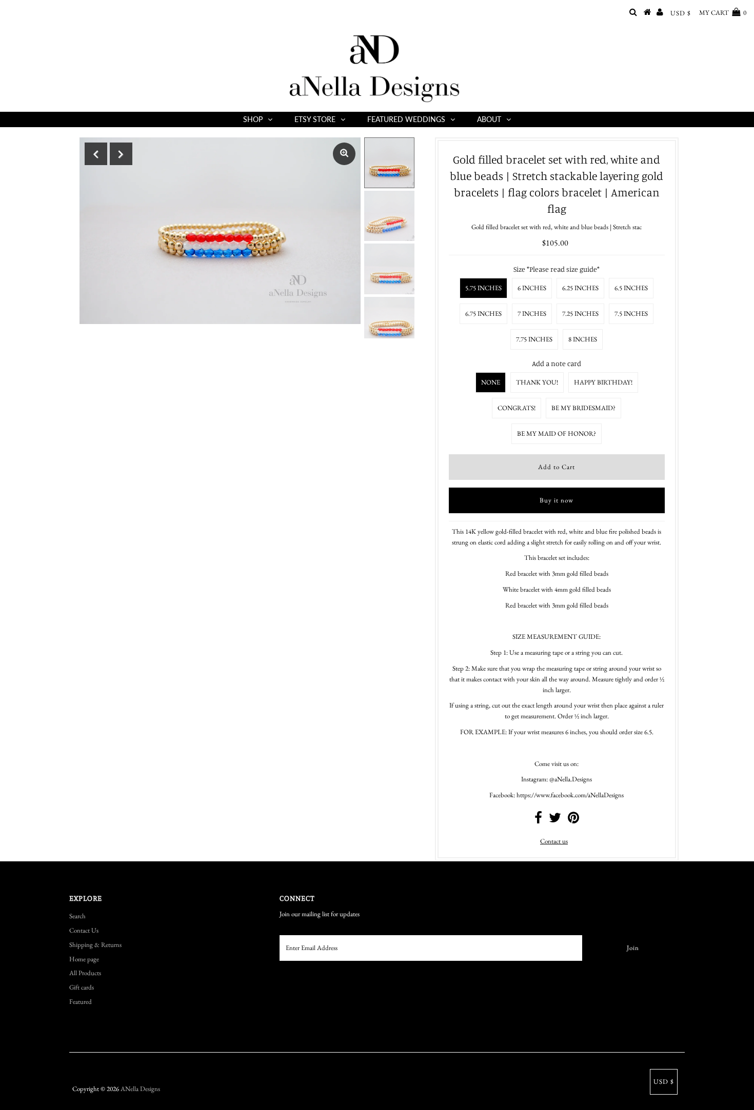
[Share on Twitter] (555, 820)
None (490, 382)
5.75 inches (483, 288)
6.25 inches (580, 288)
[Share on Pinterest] (573, 820)
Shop (253, 119)
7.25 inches (580, 313)
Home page (84, 959)
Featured (80, 1001)
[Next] (121, 154)
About (489, 119)
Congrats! (516, 407)
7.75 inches (534, 339)
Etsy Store (314, 119)
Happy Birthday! (603, 382)
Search (77, 916)
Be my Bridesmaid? (583, 407)
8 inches (582, 339)
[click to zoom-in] (344, 154)
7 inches (532, 313)
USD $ (680, 13)
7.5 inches (631, 313)
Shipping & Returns (95, 944)
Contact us (554, 841)
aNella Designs (140, 1088)
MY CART (722, 12)
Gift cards (81, 987)
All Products (85, 972)
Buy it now (556, 500)
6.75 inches (483, 313)
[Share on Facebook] (538, 820)
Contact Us (83, 930)
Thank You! (537, 382)
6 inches (532, 288)
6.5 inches (631, 288)
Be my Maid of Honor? (556, 433)
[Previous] (96, 154)
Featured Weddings (406, 119)
